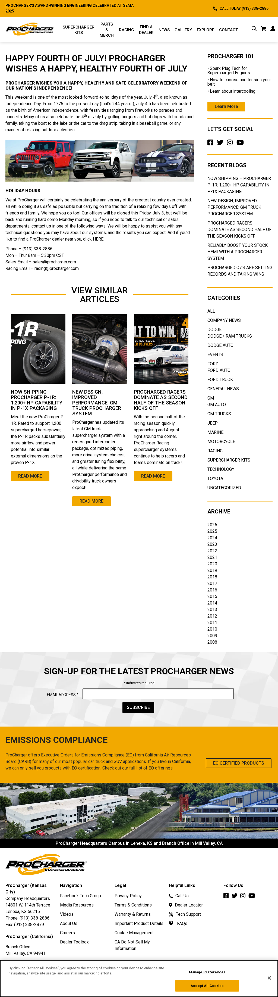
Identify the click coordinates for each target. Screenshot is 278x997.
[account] (272, 29)
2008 (212, 642)
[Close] (269, 978)
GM (210, 398)
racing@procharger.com (56, 268)
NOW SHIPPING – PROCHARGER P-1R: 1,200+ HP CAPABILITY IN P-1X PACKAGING (239, 185)
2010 (212, 629)
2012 (212, 616)
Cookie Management (134, 932)
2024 (212, 537)
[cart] (263, 29)
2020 (212, 563)
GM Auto (216, 404)
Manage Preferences (207, 972)
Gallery (183, 29)
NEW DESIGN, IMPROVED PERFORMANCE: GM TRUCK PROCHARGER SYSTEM (234, 207)
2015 (212, 596)
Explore (205, 29)
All (211, 311)
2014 (212, 603)
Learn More (226, 106)
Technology (220, 469)
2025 (212, 531)
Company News (224, 320)
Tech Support (188, 914)
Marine (215, 432)
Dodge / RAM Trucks (229, 336)
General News (223, 388)
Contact (228, 29)
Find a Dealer (146, 29)
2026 (212, 524)
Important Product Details (139, 923)
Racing (126, 29)
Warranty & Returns (133, 914)
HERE (98, 239)
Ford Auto (218, 370)
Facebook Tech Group (80, 895)
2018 (212, 576)
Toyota (215, 478)
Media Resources (77, 905)
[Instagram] (231, 144)
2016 (212, 590)
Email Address (62, 695)
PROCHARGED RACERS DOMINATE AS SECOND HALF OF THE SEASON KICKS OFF (239, 229)
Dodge (214, 329)
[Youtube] (241, 144)
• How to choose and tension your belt (239, 82)
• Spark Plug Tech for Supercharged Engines (228, 70)
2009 (212, 635)
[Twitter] (221, 144)
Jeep (212, 423)
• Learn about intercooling (231, 91)
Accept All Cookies (207, 986)
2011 (212, 622)
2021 (212, 557)
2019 (212, 570)
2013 (212, 609)
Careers (67, 932)
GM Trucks (219, 413)
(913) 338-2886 (34, 918)
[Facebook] (211, 144)
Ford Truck (220, 379)
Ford (213, 363)
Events (215, 354)
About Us (68, 923)
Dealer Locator (189, 905)
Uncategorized (224, 487)
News (164, 29)
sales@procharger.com (54, 261)
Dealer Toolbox (74, 942)
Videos (67, 914)
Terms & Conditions (133, 905)
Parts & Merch (107, 30)
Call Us (182, 895)
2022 (212, 550)
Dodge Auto (220, 345)
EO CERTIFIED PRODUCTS (238, 763)
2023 (212, 544)
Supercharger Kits (228, 460)
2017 (212, 583)
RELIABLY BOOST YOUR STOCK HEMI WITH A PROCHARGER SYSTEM (237, 252)
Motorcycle (221, 441)
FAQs (181, 923)
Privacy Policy (128, 895)
